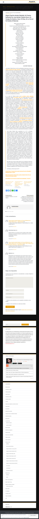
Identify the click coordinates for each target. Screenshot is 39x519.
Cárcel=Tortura (8, 394)
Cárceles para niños (8, 396)
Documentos (7, 408)
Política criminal (8, 437)
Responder (14, 226)
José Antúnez (8, 468)
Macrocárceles (8, 427)
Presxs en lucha (11, 6)
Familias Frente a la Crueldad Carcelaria (11, 413)
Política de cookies (26, 517)
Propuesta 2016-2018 (9, 470)
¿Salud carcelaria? (9, 425)
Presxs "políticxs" (8, 439)
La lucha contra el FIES (9, 486)
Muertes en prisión (9, 422)
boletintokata (18, 12)
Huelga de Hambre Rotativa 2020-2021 (11, 463)
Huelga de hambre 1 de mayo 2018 (11, 448)
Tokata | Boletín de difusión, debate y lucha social (19, 513)
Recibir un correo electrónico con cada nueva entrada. (16, 303)
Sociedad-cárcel (8, 493)
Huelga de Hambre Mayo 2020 (10, 453)
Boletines (7, 474)
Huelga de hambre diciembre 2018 (11, 451)
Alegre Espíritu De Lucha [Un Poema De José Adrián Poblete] (9, 182)
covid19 (7, 401)
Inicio (4, 6)
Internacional (7, 418)
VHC (6, 498)
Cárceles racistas (8, 399)
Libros (7, 477)
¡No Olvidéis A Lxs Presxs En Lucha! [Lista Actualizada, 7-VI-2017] (18, 178)
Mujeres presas (8, 432)
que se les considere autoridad (26, 120)
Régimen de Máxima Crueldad (10, 484)
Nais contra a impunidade (9, 434)
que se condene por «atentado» (16, 121)
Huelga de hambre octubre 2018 (11, 458)
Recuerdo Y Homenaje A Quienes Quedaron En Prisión (28, 182)
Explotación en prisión (9, 411)
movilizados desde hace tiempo (26, 117)
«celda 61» (19, 108)
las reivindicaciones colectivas (16, 91)
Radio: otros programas (9, 479)
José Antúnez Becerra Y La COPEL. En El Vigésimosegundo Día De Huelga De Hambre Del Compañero (19, 183)
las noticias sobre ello (18, 97)
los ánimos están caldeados (27, 96)
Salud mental (7, 488)
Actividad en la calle (8, 389)
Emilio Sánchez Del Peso (9, 446)
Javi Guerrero (8, 465)
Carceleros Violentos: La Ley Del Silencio (11, 197)
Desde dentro (8, 406)
